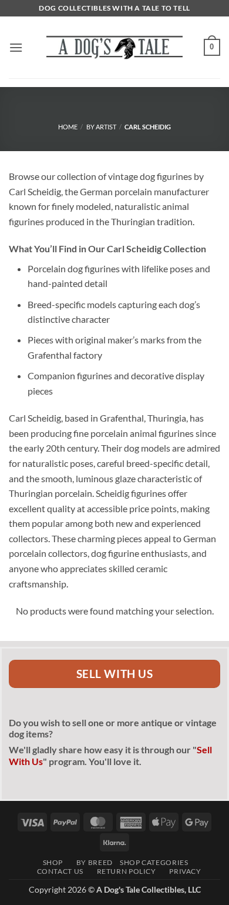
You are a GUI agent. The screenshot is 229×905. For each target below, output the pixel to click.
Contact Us (57, 871)
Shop (50, 862)
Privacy (182, 871)
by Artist (101, 127)
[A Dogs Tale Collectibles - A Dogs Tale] (114, 47)
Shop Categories (154, 862)
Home (68, 127)
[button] (16, 47)
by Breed (91, 862)
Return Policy (123, 871)
